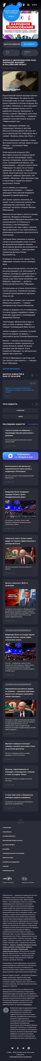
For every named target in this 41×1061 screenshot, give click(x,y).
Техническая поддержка (11, 862)
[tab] (12, 44)
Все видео (6, 849)
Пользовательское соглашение (13, 853)
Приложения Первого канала (13, 840)
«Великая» (14, 949)
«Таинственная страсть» (11, 951)
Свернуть (20, 822)
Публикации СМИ (8, 870)
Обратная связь (8, 857)
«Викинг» (29, 947)
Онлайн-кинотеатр (9, 836)
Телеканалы (27, 1004)
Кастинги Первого (9, 845)
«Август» (13, 945)
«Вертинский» (23, 949)
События (5, 866)
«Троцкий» (6, 949)
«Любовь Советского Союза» (27, 945)
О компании (7, 827)
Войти (34, 5)
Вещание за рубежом (28, 882)
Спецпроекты (7, 832)
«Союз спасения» (9, 947)
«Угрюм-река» (20, 947)
